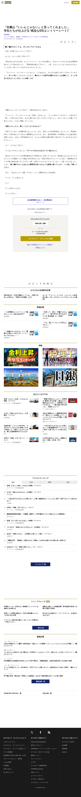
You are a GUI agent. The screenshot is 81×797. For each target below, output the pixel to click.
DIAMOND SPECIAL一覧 (12, 693)
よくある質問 (7, 762)
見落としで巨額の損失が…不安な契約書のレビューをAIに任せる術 (21, 614)
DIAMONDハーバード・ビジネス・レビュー (44, 748)
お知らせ (64, 752)
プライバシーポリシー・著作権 (12, 759)
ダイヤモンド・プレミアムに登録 (40, 238)
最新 (13, 482)
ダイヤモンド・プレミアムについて (13, 745)
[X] (31, 733)
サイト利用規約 (8, 752)
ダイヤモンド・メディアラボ (39, 782)
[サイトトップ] (8, 2)
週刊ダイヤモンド (36, 745)
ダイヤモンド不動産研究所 (39, 765)
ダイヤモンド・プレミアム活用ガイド (14, 748)
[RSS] (49, 733)
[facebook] (40, 733)
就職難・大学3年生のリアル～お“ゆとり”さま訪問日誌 (32, 37)
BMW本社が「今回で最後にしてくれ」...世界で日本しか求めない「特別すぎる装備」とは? (21, 296)
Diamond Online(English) (38, 742)
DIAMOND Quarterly (37, 769)
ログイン (66, 2)
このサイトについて (9, 742)
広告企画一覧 (47, 693)
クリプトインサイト (37, 776)
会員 (68, 482)
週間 (49, 482)
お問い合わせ (7, 769)
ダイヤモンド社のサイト (39, 738)
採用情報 (64, 748)
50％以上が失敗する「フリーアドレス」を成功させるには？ (60, 614)
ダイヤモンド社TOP (68, 742)
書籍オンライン (35, 755)
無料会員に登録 (40, 223)
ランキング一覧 (40, 564)
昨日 (31, 482)
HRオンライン (35, 772)
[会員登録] (75, 2)
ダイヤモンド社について (70, 738)
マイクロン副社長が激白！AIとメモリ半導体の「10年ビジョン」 (21, 621)
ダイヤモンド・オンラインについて (14, 738)
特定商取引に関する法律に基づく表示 (14, 755)
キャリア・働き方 (9, 37)
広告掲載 (6, 765)
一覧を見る (40, 628)
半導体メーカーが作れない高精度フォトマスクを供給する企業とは (21, 607)
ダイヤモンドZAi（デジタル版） (40, 752)
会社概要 (64, 745)
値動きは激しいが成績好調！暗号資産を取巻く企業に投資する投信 (60, 607)
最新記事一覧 (40, 681)
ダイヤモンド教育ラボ (37, 779)
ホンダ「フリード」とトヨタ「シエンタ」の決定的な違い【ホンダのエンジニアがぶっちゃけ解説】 (60, 297)
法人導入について (8, 772)
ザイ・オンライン (36, 759)
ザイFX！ (34, 762)
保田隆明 (6, 34)
